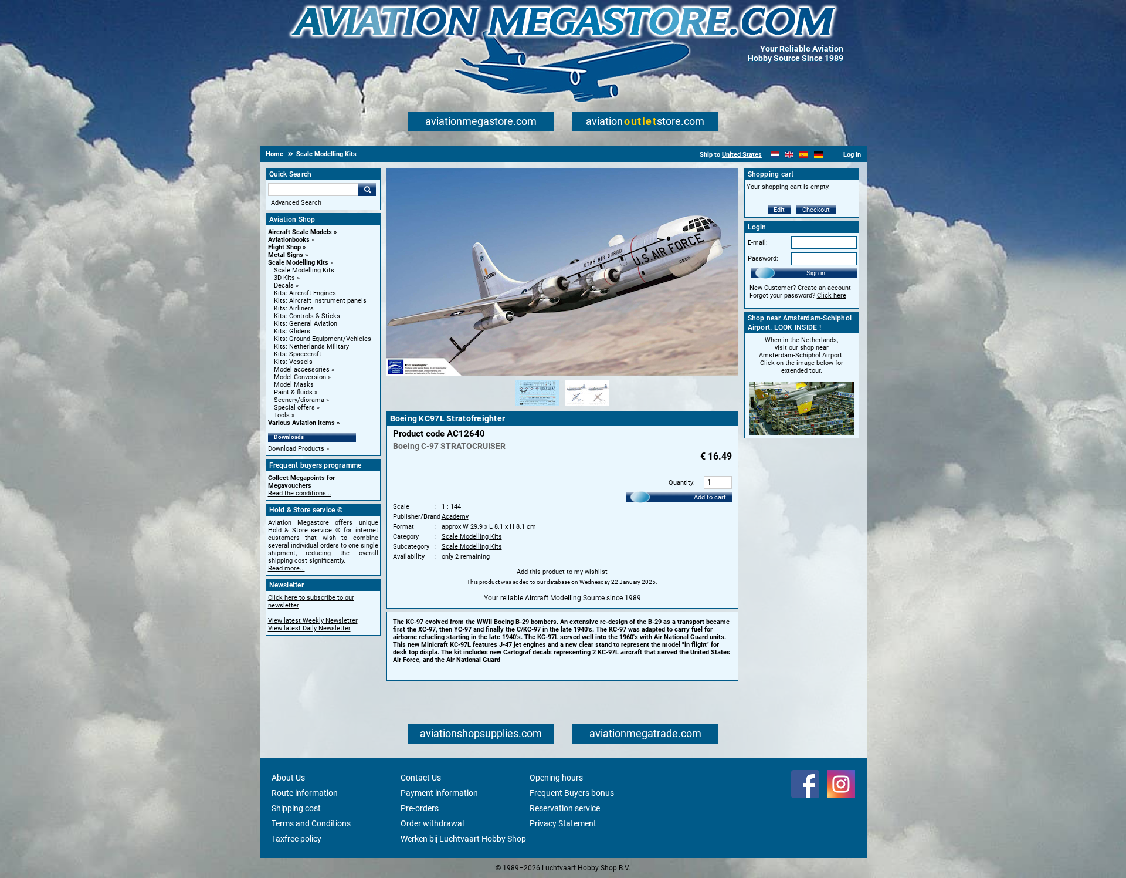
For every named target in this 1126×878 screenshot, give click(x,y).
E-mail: (758, 242)
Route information (305, 793)
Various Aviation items (301, 423)
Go (367, 189)
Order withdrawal (432, 823)
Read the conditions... (299, 493)
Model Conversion (300, 377)
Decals (284, 285)
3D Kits (284, 278)
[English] (789, 154)
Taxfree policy (296, 838)
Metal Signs (285, 255)
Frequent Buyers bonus (572, 793)
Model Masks (294, 385)
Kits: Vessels (293, 362)
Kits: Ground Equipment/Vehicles (322, 339)
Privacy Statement (563, 823)
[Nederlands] (775, 154)
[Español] (803, 154)
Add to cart (710, 497)
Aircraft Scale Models (300, 232)
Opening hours (556, 777)
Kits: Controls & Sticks (307, 316)
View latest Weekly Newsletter (313, 620)
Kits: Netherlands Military (311, 346)
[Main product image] (562, 373)
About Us (288, 777)
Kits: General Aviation (305, 323)
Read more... (286, 568)
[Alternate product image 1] (537, 407)
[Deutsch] (818, 154)
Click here (831, 295)
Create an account (824, 288)
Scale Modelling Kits (298, 262)
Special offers (294, 407)
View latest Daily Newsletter (309, 628)
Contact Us (421, 777)
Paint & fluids (293, 392)
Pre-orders (420, 808)
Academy (455, 517)
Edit (779, 210)
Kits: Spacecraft (297, 354)
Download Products (296, 448)
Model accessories (302, 369)
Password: (763, 258)
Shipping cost (296, 808)
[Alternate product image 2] (587, 407)
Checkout (816, 210)
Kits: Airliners (294, 308)
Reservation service (565, 808)
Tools (282, 415)
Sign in (815, 272)
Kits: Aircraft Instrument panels (320, 301)
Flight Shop (284, 247)
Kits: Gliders (292, 331)
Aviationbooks (289, 240)
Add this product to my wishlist (562, 572)
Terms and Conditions (311, 823)
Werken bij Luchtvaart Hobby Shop (463, 838)
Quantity (681, 483)
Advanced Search (296, 203)
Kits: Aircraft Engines (305, 293)
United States (742, 154)
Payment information (439, 793)
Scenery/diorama (299, 400)
